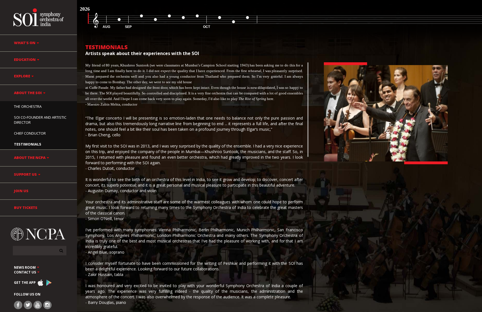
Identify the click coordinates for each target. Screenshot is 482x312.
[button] (333, 113)
